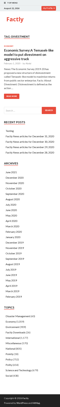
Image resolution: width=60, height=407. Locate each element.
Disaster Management (18, 316)
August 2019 (13, 264)
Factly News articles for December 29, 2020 (30, 147)
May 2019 (11, 280)
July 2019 (11, 269)
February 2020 (14, 231)
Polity (9, 364)
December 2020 (15, 177)
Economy (8, 46)
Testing (10, 130)
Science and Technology (19, 370)
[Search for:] (30, 110)
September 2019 (15, 258)
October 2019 (13, 253)
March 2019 (12, 291)
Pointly (9, 353)
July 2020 (11, 204)
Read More (11, 96)
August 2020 (13, 199)
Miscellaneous (13, 343)
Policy (9, 359)
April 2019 (11, 285)
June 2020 (11, 210)
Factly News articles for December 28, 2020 (30, 152)
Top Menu (12, 3)
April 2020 (11, 220)
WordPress (22, 403)
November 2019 (15, 247)
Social (9, 375)
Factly (15, 19)
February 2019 (14, 296)
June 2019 (11, 274)
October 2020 (13, 188)
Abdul (28, 63)
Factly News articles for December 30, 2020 (30, 141)
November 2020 (15, 182)
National (10, 348)
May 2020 (11, 215)
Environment (13, 326)
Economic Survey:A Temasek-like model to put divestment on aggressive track (29, 54)
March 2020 (12, 226)
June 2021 (11, 172)
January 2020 (13, 237)
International (13, 337)
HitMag (36, 403)
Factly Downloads (15, 332)
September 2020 (15, 193)
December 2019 (15, 242)
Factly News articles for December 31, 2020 (30, 136)
